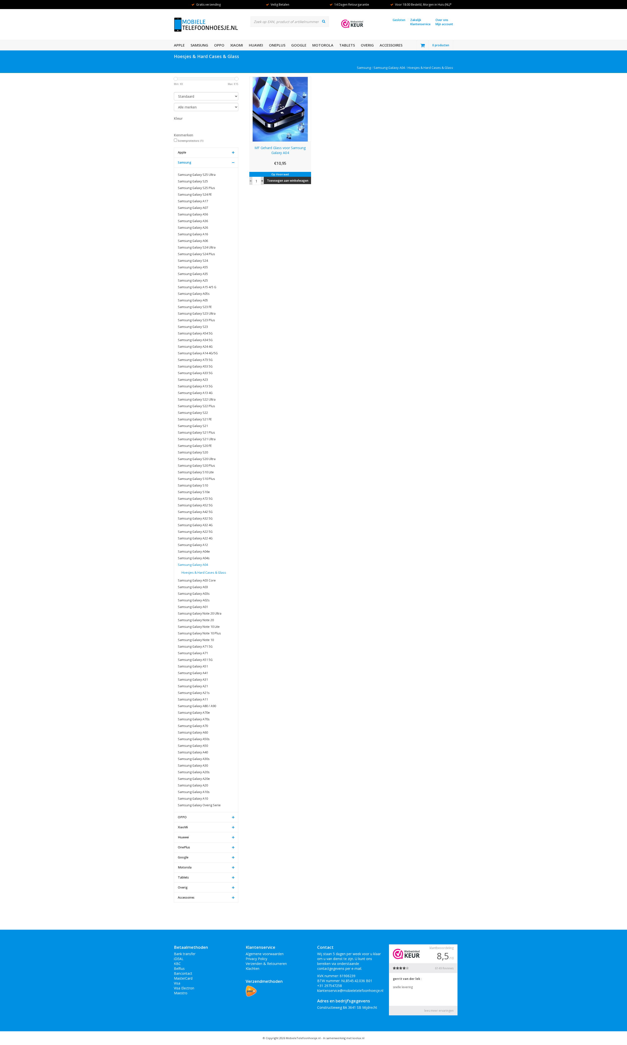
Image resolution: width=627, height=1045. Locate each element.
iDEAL (178, 958)
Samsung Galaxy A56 (193, 214)
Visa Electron (184, 988)
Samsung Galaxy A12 (193, 545)
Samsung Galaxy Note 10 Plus (199, 633)
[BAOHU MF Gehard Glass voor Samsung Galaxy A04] (280, 109)
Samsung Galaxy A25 (193, 280)
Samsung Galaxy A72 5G (195, 499)
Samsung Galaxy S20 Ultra (197, 459)
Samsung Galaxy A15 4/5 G (197, 287)
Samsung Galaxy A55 (193, 267)
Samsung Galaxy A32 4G (195, 525)
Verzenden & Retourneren (266, 963)
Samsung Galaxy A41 (193, 673)
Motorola (322, 45)
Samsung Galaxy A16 (193, 234)
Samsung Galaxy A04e (194, 551)
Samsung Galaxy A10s (194, 792)
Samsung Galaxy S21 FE (195, 419)
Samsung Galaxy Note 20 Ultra (199, 613)
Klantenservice (420, 24)
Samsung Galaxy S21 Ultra (197, 439)
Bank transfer (184, 953)
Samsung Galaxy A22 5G (195, 532)
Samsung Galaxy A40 (193, 752)
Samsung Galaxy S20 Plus (196, 465)
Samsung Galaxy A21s (194, 693)
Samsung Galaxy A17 (193, 201)
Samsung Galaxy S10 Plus (196, 479)
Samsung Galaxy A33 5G (195, 373)
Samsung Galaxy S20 (193, 452)
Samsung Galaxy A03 (193, 587)
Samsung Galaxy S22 (193, 413)
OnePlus (277, 45)
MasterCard (183, 978)
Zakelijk (415, 20)
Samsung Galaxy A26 (193, 228)
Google (298, 45)
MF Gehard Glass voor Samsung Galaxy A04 (280, 150)
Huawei (256, 45)
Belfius (179, 968)
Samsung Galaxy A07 (193, 208)
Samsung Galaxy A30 (193, 765)
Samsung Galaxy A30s (194, 759)
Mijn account (444, 24)
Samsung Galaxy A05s (194, 294)
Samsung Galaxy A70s (194, 719)
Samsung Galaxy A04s (194, 558)
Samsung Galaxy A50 (193, 746)
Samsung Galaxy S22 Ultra (197, 399)
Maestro (180, 993)
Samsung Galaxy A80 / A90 (197, 706)
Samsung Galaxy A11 (193, 699)
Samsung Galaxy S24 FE (195, 194)
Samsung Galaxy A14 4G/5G (198, 353)
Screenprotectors (191, 140)
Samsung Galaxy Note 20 (196, 620)
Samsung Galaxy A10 (193, 798)
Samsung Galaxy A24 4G (195, 346)
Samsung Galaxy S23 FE (195, 307)
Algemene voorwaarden (265, 953)
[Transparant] (178, 126)
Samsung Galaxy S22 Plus (196, 406)
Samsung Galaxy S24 (193, 261)
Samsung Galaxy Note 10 (196, 640)
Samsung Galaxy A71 (193, 653)
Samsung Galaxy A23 (193, 380)
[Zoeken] (323, 21)
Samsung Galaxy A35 (193, 274)
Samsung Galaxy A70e (194, 713)
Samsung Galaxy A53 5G (195, 366)
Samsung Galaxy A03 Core (197, 580)
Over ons (441, 20)
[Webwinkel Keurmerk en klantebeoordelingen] (352, 23)
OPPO (219, 45)
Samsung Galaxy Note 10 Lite (199, 627)
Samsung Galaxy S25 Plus (196, 188)
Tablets (347, 45)
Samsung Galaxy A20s (194, 772)
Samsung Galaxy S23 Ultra (197, 313)
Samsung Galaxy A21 (193, 686)
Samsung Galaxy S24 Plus (196, 254)
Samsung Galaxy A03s (194, 594)
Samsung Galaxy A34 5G (195, 340)
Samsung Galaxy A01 (193, 607)
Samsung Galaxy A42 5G (195, 512)
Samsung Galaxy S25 (193, 181)
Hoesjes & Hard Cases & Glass (430, 67)
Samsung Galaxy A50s (194, 739)
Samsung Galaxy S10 (193, 485)
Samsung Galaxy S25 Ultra (197, 175)
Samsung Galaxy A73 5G (195, 360)
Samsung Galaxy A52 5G (195, 505)
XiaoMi (236, 45)
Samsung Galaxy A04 (389, 67)
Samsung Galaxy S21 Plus (196, 432)
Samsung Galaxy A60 (193, 732)
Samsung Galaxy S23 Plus (196, 320)
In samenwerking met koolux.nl (343, 1038)
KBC (177, 963)
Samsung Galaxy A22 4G (195, 538)
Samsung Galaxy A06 (193, 241)
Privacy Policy (256, 958)
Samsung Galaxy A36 (193, 221)
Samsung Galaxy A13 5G (195, 386)
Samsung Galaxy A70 (193, 726)
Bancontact (183, 973)
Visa (177, 983)
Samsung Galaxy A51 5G (195, 660)
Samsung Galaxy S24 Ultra (197, 247)
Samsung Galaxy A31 (193, 679)
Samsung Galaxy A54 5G (195, 333)
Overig (367, 45)
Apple (179, 45)
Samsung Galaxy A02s (194, 600)
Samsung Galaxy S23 (193, 327)
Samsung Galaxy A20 (193, 785)
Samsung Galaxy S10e (194, 492)
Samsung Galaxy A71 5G (195, 646)
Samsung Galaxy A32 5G (195, 518)
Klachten (252, 968)
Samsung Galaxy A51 (193, 666)
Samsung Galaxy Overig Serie (199, 805)
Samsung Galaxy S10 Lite (196, 472)
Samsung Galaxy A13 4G (195, 393)
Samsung (199, 45)
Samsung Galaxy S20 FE (195, 446)
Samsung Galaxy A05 (193, 300)
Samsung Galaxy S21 (193, 426)
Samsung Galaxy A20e (194, 779)
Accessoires (391, 45)
